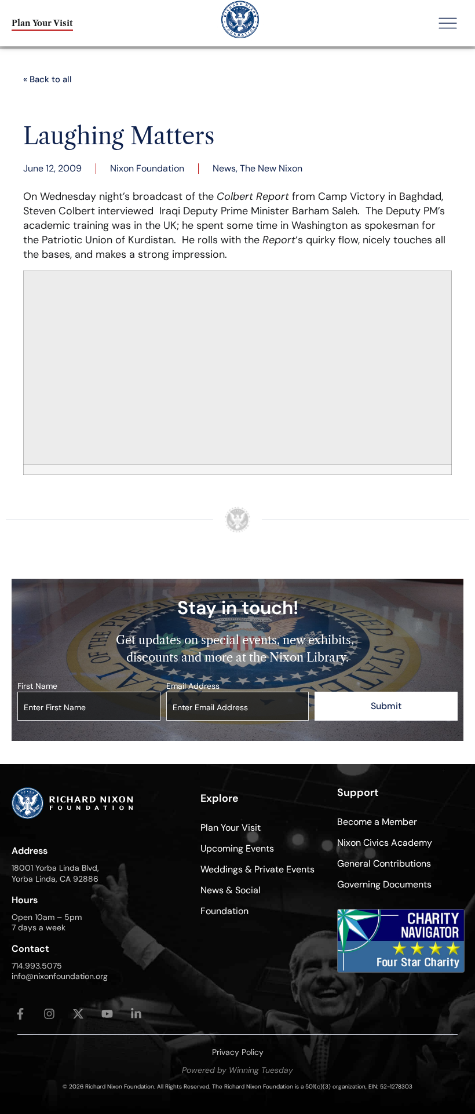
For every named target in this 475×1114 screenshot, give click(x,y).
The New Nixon (271, 168)
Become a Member (377, 822)
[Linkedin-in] (136, 1013)
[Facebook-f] (20, 1013)
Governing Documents (384, 884)
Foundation (224, 911)
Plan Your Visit (230, 827)
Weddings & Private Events (257, 869)
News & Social (230, 890)
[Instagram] (49, 1013)
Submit (386, 706)
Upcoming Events (237, 848)
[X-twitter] (78, 1013)
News (224, 168)
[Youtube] (107, 1013)
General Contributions (384, 863)
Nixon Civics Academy (384, 843)
